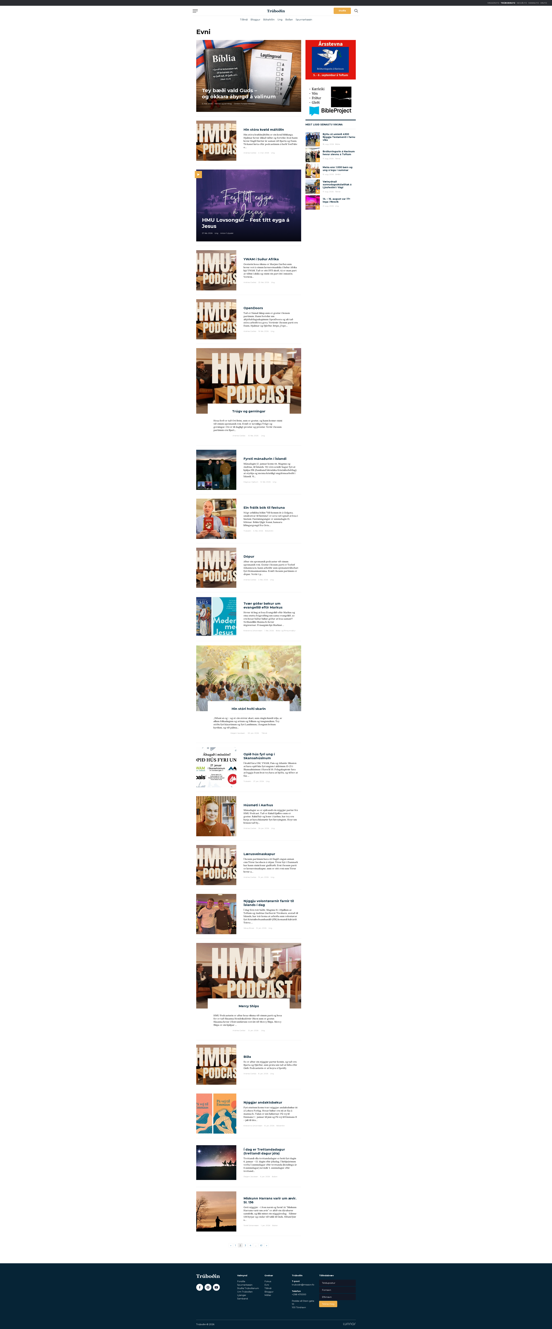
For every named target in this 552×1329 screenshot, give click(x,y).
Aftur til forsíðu (219, 10)
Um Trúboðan (245, 1291)
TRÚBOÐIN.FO (508, 3)
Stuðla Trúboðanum (248, 1288)
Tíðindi (244, 19)
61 (261, 1245)
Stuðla (342, 10)
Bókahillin (269, 19)
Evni (266, 1284)
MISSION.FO (493, 3)
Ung (279, 19)
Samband (242, 1298)
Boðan (289, 19)
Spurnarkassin (304, 19)
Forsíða (241, 1281)
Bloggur (255, 19)
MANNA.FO (533, 3)
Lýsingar (241, 1295)
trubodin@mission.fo (303, 1284)
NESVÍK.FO (522, 3)
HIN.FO (543, 3)
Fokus (267, 1281)
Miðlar (267, 1295)
